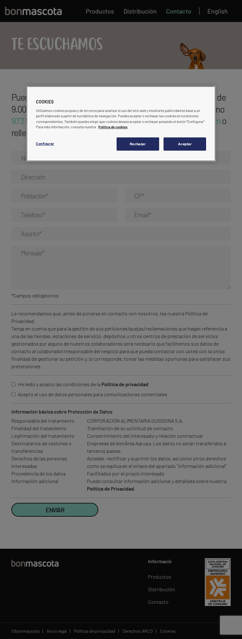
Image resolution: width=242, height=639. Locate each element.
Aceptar (185, 144)
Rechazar (138, 144)
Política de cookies (113, 127)
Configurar (45, 144)
